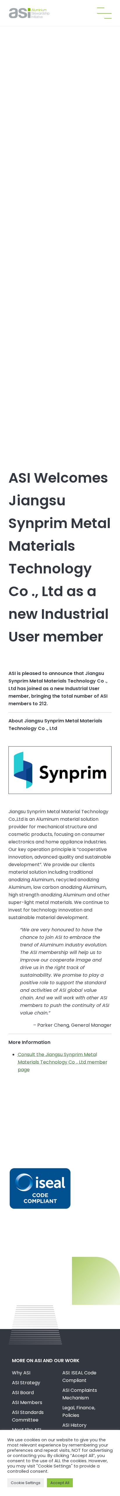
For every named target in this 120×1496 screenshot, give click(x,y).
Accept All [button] (59, 1483)
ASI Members (27, 1402)
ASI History (74, 1425)
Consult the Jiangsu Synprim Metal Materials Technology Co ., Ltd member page (62, 1062)
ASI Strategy (26, 1382)
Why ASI (21, 1372)
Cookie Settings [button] (25, 1483)
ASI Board (23, 1392)
